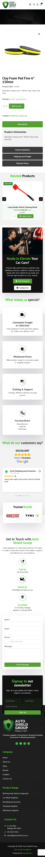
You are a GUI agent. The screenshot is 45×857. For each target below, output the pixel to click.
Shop (5, 766)
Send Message (22, 665)
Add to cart (16, 106)
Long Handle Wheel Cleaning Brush (22, 207)
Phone (7, 637)
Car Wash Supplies (10, 798)
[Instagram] (24, 743)
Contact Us (7, 779)
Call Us (22, 569)
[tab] (22, 124)
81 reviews (26, 458)
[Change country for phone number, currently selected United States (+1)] (6, 641)
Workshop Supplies (11, 810)
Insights (6, 774)
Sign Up (22, 712)
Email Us (22, 587)
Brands (5, 770)
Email (7, 629)
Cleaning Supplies (10, 806)
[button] (30, 4)
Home (5, 757)
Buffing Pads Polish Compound (15, 793)
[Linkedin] (20, 743)
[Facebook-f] (16, 743)
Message (8, 646)
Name (7, 620)
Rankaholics (27, 853)
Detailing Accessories (18, 116)
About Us (6, 762)
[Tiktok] (28, 743)
